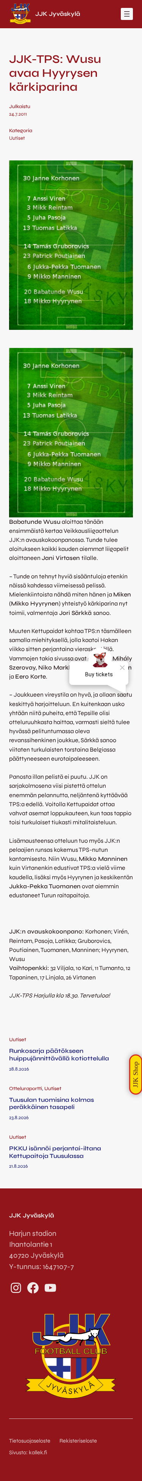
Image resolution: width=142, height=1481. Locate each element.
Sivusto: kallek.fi (28, 1452)
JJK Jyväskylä (57, 13)
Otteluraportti (25, 1089)
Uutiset (17, 138)
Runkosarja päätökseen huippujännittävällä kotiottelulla (59, 1054)
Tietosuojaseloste (29, 1441)
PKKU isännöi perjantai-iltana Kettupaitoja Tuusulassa (55, 1152)
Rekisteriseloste (78, 1441)
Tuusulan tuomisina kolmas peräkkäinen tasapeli (51, 1103)
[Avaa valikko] (127, 14)
